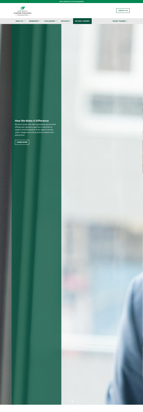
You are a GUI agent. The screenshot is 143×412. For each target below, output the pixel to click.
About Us (20, 21)
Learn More (34, 140)
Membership (34, 21)
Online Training (119, 21)
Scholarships (50, 21)
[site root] (22, 10)
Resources (65, 21)
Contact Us (123, 10)
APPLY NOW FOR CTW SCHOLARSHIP (71, 1)
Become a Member (82, 21)
